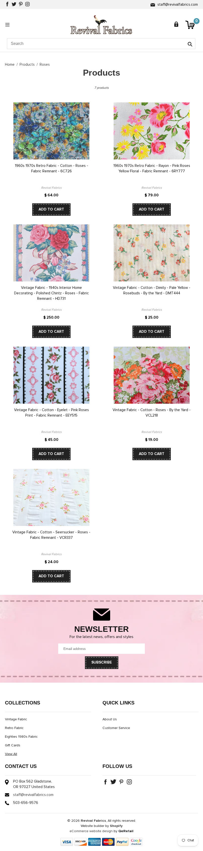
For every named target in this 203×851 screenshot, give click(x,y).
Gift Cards (12, 745)
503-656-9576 (25, 803)
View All (11, 754)
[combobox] (101, 43)
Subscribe (101, 662)
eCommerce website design (91, 831)
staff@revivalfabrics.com (177, 4)
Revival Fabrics (93, 820)
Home (10, 64)
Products (27, 64)
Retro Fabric (14, 728)
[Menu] (8, 24)
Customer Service (116, 728)
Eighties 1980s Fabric (21, 736)
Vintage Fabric (16, 719)
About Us (109, 719)
